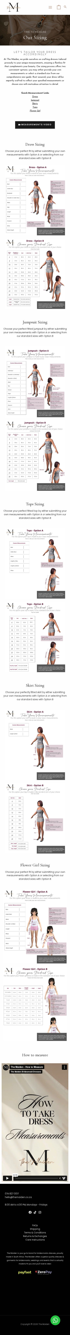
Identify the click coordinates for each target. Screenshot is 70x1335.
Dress (35, 97)
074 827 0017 (12, 1193)
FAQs (35, 1225)
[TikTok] (35, 1212)
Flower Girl (35, 111)
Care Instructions (35, 1239)
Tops (35, 107)
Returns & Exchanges (35, 1236)
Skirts (35, 104)
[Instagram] (39, 1212)
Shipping (35, 1229)
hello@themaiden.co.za (18, 1197)
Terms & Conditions (35, 1232)
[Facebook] (30, 1212)
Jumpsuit (35, 100)
